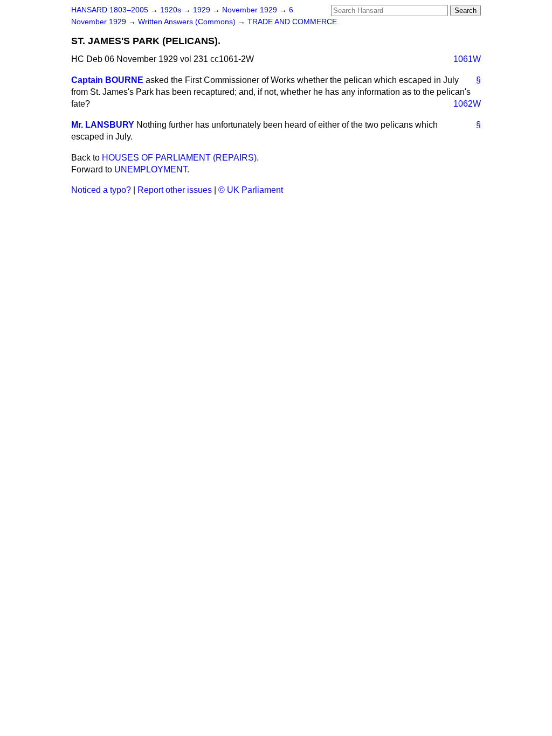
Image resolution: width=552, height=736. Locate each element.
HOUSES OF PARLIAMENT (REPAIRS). (180, 157)
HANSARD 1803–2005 (109, 10)
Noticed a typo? (101, 190)
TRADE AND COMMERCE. (293, 22)
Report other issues (174, 190)
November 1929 (250, 10)
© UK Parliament (250, 190)
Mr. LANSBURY (102, 124)
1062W (467, 103)
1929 (202, 10)
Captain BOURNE (107, 80)
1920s (171, 10)
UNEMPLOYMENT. (151, 169)
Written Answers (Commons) (188, 22)
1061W (467, 59)
